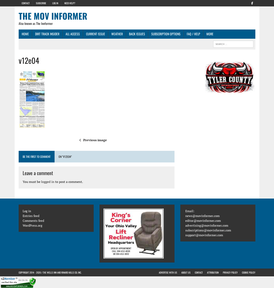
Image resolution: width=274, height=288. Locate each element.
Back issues (137, 33)
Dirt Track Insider (47, 33)
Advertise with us (168, 272)
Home (25, 33)
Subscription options (166, 33)
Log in (55, 3)
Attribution (213, 272)
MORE (209, 33)
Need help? (69, 3)
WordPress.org (32, 225)
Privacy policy (230, 272)
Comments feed (33, 221)
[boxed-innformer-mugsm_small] (230, 77)
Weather (117, 33)
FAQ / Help (193, 33)
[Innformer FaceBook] (252, 2)
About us (186, 272)
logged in (47, 181)
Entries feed (31, 216)
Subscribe (41, 3)
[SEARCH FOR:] (233, 43)
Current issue (95, 33)
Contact (26, 3)
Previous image (95, 140)
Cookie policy (248, 272)
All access (73, 33)
